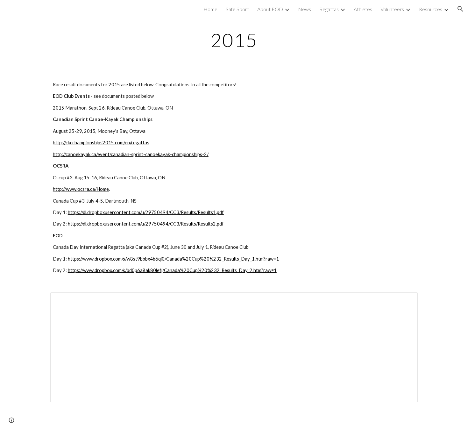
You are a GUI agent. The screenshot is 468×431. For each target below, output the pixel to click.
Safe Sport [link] (237, 9)
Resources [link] (430, 9)
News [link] (304, 9)
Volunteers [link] (392, 9)
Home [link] (210, 9)
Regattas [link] (329, 9)
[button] (460, 9)
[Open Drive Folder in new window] (405, 300)
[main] (234, 40)
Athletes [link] (363, 9)
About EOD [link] (270, 9)
